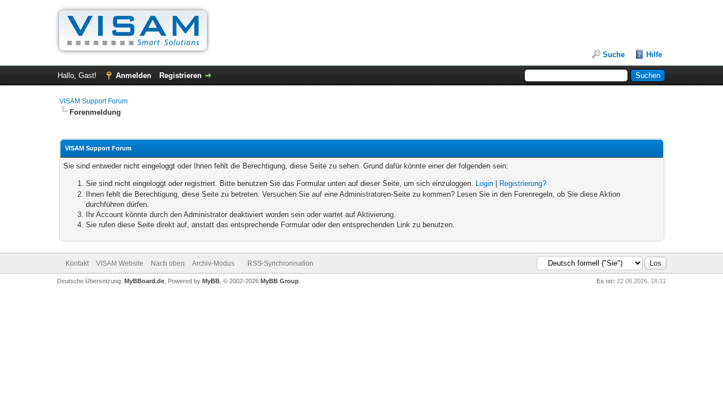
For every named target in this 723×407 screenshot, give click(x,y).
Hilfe (654, 54)
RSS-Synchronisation (280, 263)
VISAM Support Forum (93, 101)
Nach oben (168, 263)
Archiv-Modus (213, 263)
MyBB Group (279, 281)
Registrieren (180, 75)
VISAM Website (119, 263)
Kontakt (77, 263)
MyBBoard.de (144, 281)
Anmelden (133, 75)
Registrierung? (522, 183)
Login (484, 183)
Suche (614, 54)
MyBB (211, 281)
